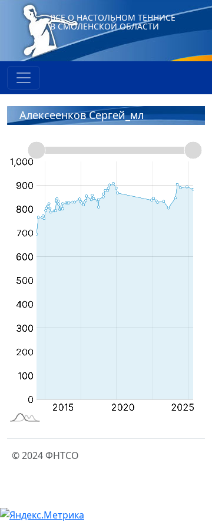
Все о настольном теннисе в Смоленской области (112, 22)
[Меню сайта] (23, 78)
